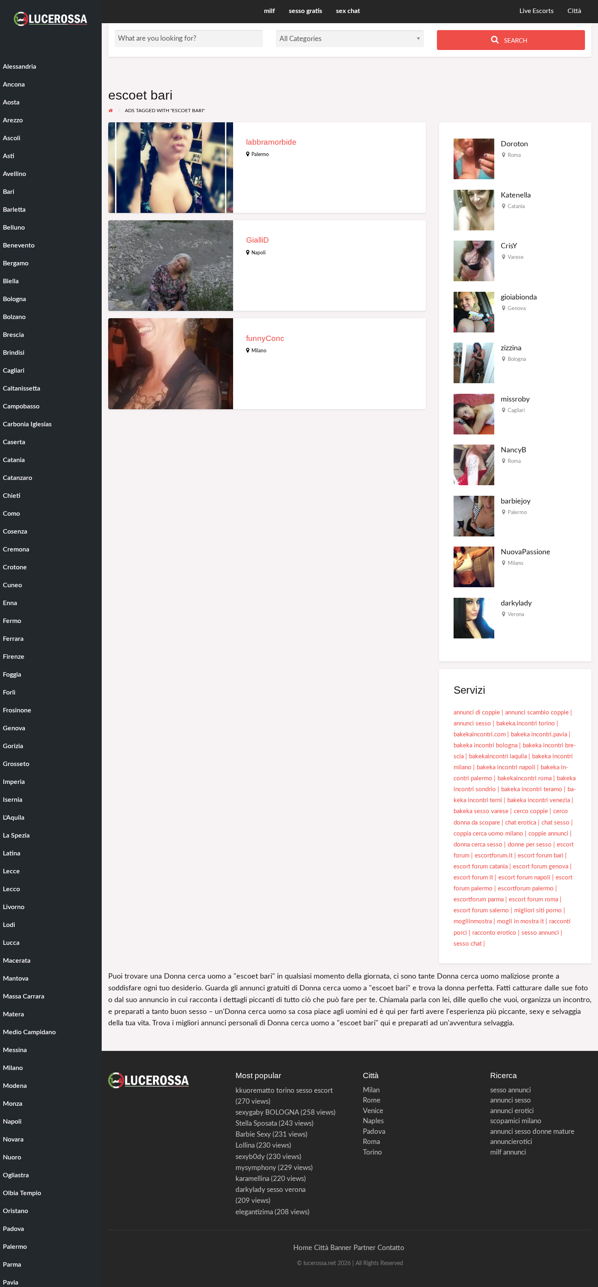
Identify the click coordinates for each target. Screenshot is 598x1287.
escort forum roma (533, 899)
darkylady (516, 603)
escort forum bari (540, 856)
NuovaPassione (525, 552)
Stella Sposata (256, 1123)
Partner (364, 1247)
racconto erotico (494, 933)
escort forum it (473, 878)
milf (269, 11)
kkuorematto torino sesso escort (284, 1090)
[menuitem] (537, 12)
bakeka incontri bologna (485, 745)
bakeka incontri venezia (538, 800)
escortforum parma (479, 899)
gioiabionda (519, 297)
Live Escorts (536, 11)
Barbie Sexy (253, 1134)
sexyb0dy (250, 1156)
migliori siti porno (538, 910)
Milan (371, 1090)
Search (514, 41)
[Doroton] (474, 159)
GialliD (257, 240)
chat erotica (520, 823)
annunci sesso (472, 724)
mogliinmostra (473, 921)
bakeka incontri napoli (506, 767)
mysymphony (256, 1167)
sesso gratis (305, 11)
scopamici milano (515, 1121)
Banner (340, 1247)
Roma (514, 155)
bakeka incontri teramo (531, 789)
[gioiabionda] (474, 312)
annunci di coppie (477, 713)
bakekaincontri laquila (498, 756)
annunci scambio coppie (537, 713)
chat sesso (555, 823)
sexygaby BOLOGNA (267, 1112)
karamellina (252, 1178)
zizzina (511, 348)
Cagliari (516, 410)
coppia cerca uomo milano (488, 834)
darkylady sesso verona (271, 1189)
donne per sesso (530, 845)
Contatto (391, 1247)
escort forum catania (481, 867)
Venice (373, 1110)
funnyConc (265, 338)
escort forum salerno (481, 910)
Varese (516, 257)
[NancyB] (474, 465)
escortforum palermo (526, 888)
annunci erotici (512, 1110)
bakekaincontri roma (525, 778)
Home (302, 1247)
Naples (373, 1121)
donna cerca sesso (478, 845)
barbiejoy (515, 501)
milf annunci (508, 1152)
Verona (516, 614)
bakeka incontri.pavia (539, 734)
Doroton (514, 144)
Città (574, 11)
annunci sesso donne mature (532, 1131)
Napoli (258, 252)
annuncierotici (511, 1141)
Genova (517, 308)
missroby (515, 399)
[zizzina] (474, 363)
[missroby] (474, 414)
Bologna (517, 359)
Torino (372, 1152)
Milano (258, 350)
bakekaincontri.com (480, 734)
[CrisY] (474, 261)
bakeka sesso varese (481, 811)
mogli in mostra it (520, 921)
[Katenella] (474, 210)
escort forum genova (540, 867)
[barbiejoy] (474, 516)
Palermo (260, 154)
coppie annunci (548, 834)
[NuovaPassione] (474, 567)
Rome (371, 1100)
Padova (374, 1131)
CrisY (509, 246)
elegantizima (254, 1212)
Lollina (245, 1145)
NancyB (513, 450)
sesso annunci (540, 933)
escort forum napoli (524, 878)
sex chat (348, 11)
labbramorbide (271, 142)
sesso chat (468, 944)
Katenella (516, 195)
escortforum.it (494, 856)
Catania (516, 206)
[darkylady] (474, 618)
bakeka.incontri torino (525, 724)
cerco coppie (531, 811)
